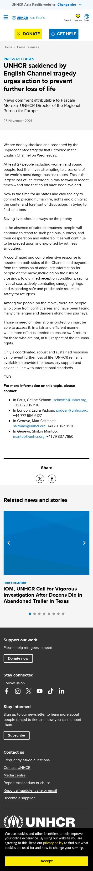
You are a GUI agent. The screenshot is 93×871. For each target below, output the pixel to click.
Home (8, 47)
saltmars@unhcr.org (29, 426)
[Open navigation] (6, 18)
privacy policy (53, 843)
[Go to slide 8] (64, 615)
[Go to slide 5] (50, 615)
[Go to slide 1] (31, 615)
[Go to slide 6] (54, 615)
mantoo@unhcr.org (29, 436)
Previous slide (9, 543)
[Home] (28, 18)
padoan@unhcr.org (71, 410)
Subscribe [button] (16, 735)
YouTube (39, 691)
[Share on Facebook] (52, 479)
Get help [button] (66, 34)
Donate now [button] (18, 658)
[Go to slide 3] (40, 615)
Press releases (28, 47)
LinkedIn (61, 691)
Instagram (18, 691)
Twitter (29, 691)
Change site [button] (66, 4)
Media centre (15, 775)
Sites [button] (86, 20)
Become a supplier (19, 798)
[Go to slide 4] (45, 615)
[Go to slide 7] (59, 615)
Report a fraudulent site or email (30, 790)
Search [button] (68, 20)
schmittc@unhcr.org (69, 400)
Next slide (84, 543)
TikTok (50, 691)
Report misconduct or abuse (27, 782)
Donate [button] (78, 20)
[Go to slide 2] (35, 615)
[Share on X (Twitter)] (40, 479)
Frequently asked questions (27, 760)
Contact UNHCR (17, 767)
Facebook (7, 691)
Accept (47, 861)
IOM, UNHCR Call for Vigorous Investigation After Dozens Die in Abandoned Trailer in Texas (43, 595)
